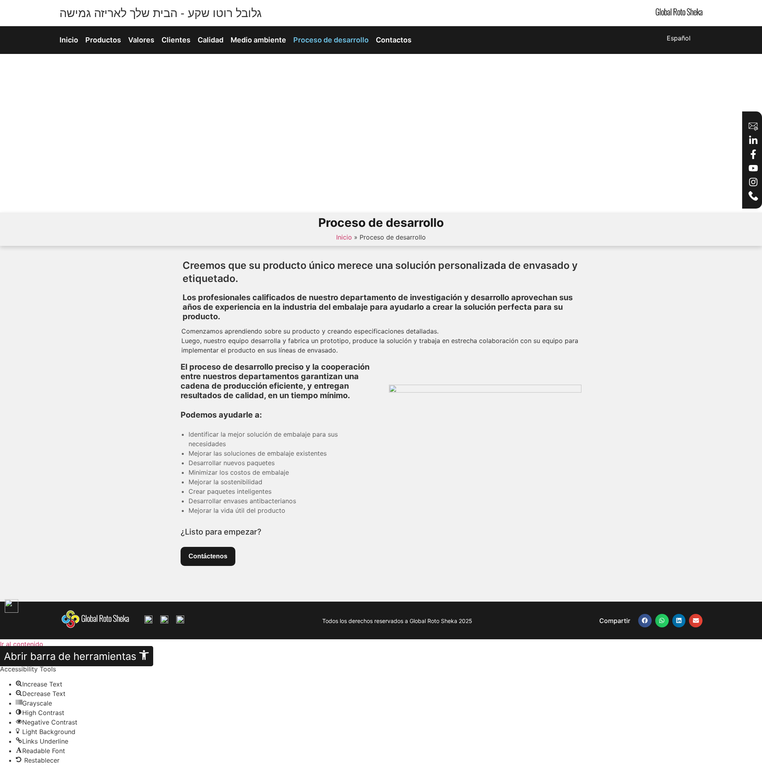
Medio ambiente (258, 40)
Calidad (210, 40)
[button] (645, 620)
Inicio (69, 40)
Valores (141, 40)
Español (679, 38)
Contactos (394, 40)
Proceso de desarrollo (331, 40)
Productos (103, 40)
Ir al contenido (21, 644)
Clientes (176, 40)
